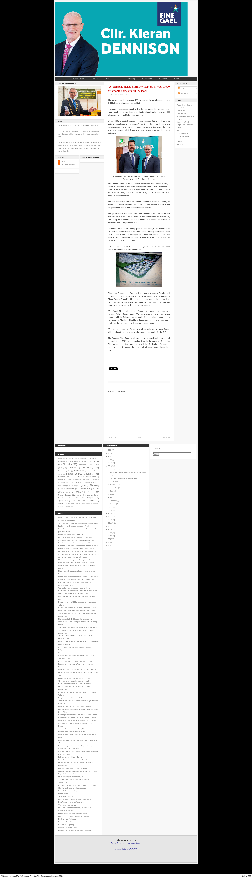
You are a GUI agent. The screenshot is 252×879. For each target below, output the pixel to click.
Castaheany (62, 461)
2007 (110, 539)
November (113, 484)
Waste (83, 501)
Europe (91, 471)
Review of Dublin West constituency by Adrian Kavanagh (78, 546)
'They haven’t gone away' (67, 805)
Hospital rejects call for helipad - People (72, 698)
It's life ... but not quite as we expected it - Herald (75, 661)
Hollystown (92, 477)
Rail (97, 489)
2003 (110, 545)
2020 (110, 460)
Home (176, 79)
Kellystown (85, 479)
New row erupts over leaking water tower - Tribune (76, 562)
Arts (69, 458)
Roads (77, 491)
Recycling (66, 492)
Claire (63, 161)
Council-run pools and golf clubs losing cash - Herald (77, 720)
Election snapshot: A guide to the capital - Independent (77, 560)
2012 (110, 523)
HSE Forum (147, 79)
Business (93, 458)
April (111, 494)
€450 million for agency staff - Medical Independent (76, 540)
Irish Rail (180, 144)
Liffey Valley (65, 482)
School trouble (63, 794)
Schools (91, 492)
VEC (75, 501)
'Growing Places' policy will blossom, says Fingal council (78, 523)
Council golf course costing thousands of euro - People (77, 715)
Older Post (166, 437)
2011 (110, 526)
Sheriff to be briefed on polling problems (72, 788)
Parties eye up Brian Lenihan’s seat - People (74, 526)
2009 (110, 533)
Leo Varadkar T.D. (183, 113)
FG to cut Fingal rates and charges (70, 777)
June (111, 491)
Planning (131, 79)
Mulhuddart (62, 486)
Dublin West (73, 468)
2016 (110, 510)
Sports (78, 495)
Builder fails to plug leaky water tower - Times (74, 678)
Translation (76, 498)
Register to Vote (182, 133)
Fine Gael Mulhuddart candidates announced (74, 816)
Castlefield (74, 461)
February (113, 501)
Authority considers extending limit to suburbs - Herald (77, 771)
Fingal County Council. (79, 473)
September (114, 488)
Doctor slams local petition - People (70, 534)
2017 (110, 507)
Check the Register (184, 136)
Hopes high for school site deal (69, 774)
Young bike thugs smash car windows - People (74, 588)
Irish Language (73, 479)
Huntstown (61, 479)
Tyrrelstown (63, 501)
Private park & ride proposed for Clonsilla (72, 813)
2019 (110, 463)
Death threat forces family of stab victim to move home (77, 591)
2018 (110, 466)
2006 (110, 542)
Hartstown (71, 477)
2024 (110, 450)
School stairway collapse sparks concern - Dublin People (78, 577)
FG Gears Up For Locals (67, 819)
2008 (110, 536)
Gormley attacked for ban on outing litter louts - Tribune (77, 608)
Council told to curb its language (69, 791)
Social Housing (64, 495)
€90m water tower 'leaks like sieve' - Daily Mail (74, 684)
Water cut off (64, 503)
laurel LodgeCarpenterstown (90, 503)
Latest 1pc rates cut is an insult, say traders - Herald (77, 785)
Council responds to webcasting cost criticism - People (77, 706)
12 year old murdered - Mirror (68, 653)
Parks (84, 486)
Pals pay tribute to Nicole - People (70, 757)
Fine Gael (180, 108)
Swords (64, 498)
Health (81, 477)
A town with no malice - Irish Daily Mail (71, 729)
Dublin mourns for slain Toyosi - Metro (71, 732)
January (113, 504)
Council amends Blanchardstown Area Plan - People (76, 760)
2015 (110, 513)
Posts (182, 88)
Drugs (62, 468)
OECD (179, 142)
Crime (90, 464)
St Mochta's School (92, 495)
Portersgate (69, 489)
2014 (110, 516)
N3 (69, 486)
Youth (77, 503)
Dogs (97, 464)
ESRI (179, 139)
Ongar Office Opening (66, 825)
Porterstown (85, 489)
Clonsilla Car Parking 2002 (67, 827)
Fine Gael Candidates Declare (69, 822)
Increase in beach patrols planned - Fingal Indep (75, 537)
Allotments (61, 458)
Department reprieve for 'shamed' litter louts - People (76, 610)
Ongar (75, 485)
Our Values (181, 111)
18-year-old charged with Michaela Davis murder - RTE (77, 627)
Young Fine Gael (183, 122)
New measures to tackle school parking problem (75, 799)
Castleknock (85, 461)
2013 (110, 520)
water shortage (65, 506)
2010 (110, 529)
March (112, 497)
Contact (95, 79)
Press (108, 79)
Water (92, 501)
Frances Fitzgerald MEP (185, 116)
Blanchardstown (80, 458)
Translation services (65, 796)
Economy (88, 467)
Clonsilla (67, 464)
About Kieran (78, 79)
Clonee (96, 461)
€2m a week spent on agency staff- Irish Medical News (77, 551)
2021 (110, 456)
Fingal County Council (184, 105)
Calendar (163, 79)
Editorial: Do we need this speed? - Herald (73, 768)
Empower (180, 119)
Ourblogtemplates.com (50, 876)
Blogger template (9, 876)
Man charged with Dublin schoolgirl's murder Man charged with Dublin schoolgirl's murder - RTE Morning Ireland (77, 622)
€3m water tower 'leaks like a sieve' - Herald (73, 681)
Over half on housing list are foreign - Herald (74, 543)
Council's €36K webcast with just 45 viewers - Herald (77, 718)
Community (82, 464)
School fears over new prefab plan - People (73, 593)
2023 (110, 453)
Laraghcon (96, 479)
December (113, 469)
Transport (90, 498)
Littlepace (77, 482)
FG (119, 79)
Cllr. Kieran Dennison (68, 164)
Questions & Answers (66, 810)
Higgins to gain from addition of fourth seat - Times (76, 548)
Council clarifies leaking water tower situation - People (77, 669)
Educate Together (64, 471)
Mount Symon (90, 482)
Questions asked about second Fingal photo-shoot (76, 579)
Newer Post (112, 437)
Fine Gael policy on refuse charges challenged (74, 808)
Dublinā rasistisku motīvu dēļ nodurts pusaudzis (75, 830)
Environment (79, 471)
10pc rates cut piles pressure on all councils (73, 779)
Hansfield (61, 477)
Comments (184, 93)
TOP (249, 876)
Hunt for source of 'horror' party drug (71, 802)
